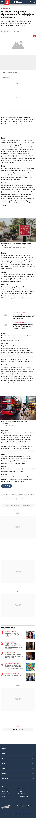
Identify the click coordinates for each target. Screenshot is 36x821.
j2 (2, 758)
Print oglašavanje (21, 793)
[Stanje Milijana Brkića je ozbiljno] (30, 677)
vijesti (4, 748)
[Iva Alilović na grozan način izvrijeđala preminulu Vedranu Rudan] (30, 635)
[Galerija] (18, 45)
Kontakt (3, 796)
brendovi (5, 778)
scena (4, 773)
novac (4, 763)
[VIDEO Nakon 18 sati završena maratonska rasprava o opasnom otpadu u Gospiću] (30, 656)
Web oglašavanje (5, 793)
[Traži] (34, 2)
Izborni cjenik (21, 791)
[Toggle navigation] (2, 2)
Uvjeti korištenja (21, 788)
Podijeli (5, 77)
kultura (4, 768)
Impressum (4, 788)
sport (3, 753)
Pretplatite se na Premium (25, 806)
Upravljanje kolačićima (23, 796)
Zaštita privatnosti (5, 791)
